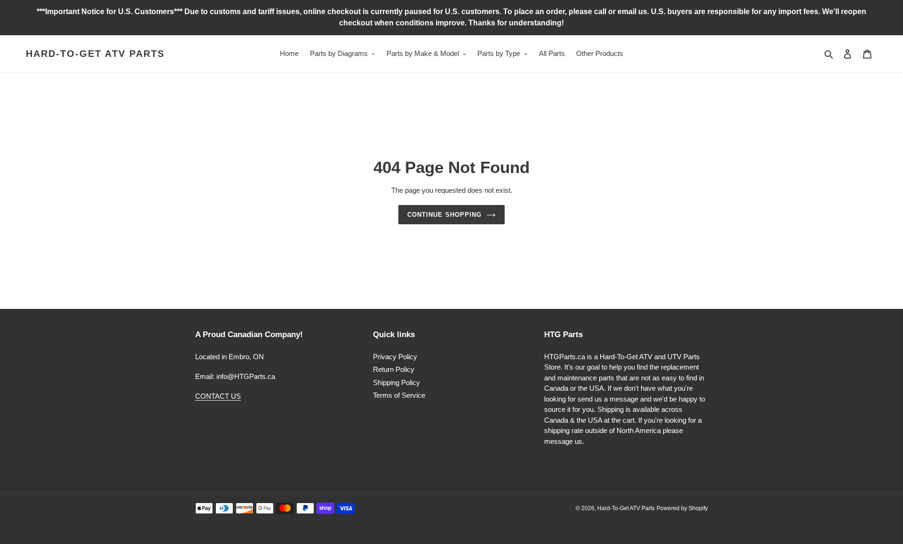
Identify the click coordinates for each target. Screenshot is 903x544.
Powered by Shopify (682, 508)
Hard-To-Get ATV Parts (95, 53)
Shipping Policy (396, 382)
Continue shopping (444, 214)
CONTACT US (218, 396)
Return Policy (393, 369)
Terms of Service (399, 395)
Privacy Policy (395, 357)
